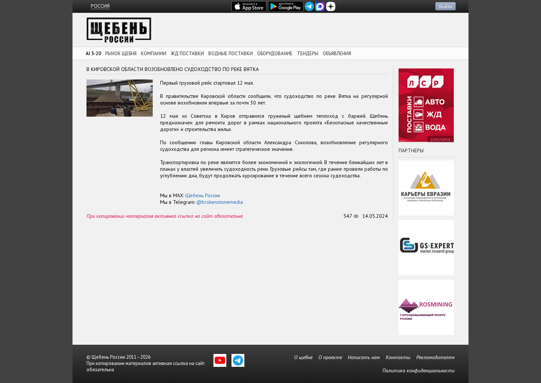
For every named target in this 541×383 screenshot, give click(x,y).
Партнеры (411, 150)
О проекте (330, 357)
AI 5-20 (93, 53)
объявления (337, 53)
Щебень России (202, 195)
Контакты (398, 357)
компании (153, 53)
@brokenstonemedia (220, 202)
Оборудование (275, 53)
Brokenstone (118, 32)
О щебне (303, 357)
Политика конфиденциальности (418, 370)
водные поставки (230, 53)
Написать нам (364, 357)
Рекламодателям (435, 357)
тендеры (307, 53)
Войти (445, 6)
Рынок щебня (121, 53)
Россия (100, 6)
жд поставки (187, 53)
